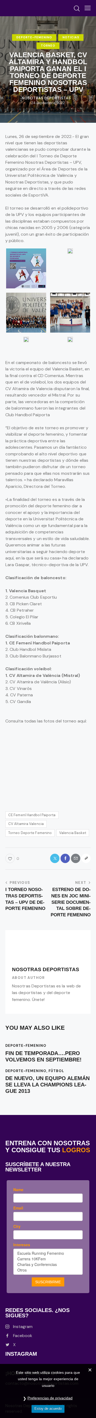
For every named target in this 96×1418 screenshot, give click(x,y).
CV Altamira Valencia (26, 824)
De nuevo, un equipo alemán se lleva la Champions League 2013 (47, 1084)
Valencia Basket (72, 833)
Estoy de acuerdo (48, 1409)
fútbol (56, 1071)
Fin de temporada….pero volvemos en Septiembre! (43, 1056)
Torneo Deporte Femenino (30, 833)
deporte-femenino (34, 37)
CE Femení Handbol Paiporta (32, 815)
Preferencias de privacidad (50, 1398)
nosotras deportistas (45, 969)
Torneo (48, 45)
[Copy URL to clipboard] (86, 858)
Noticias (70, 37)
